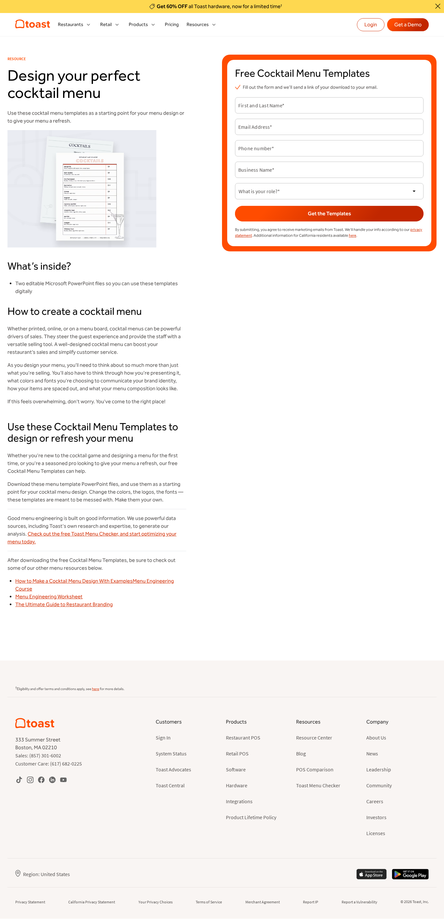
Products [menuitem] (138, 24)
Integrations (239, 801)
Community (379, 785)
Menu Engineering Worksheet (49, 596)
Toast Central (170, 785)
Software (236, 769)
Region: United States (46, 874)
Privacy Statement (30, 901)
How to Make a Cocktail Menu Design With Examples (74, 581)
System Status (171, 753)
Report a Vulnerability (359, 901)
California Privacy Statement (91, 901)
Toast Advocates (173, 769)
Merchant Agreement (262, 901)
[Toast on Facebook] (41, 780)
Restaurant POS (243, 737)
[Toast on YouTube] (63, 780)
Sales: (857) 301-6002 (38, 755)
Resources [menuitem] (198, 24)
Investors (376, 817)
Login (370, 24)
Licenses (375, 833)
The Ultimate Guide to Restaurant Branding (64, 604)
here (352, 235)
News (372, 753)
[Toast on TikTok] (19, 780)
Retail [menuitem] (106, 24)
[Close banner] (438, 6)
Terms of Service (209, 901)
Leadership (378, 769)
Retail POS (237, 753)
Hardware (236, 785)
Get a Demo (408, 24)
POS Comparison (314, 769)
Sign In (163, 737)
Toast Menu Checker (318, 785)
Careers (374, 801)
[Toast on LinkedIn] (52, 780)
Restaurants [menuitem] (70, 24)
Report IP (310, 901)
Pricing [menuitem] (172, 24)
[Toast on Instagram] (30, 780)
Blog (301, 753)
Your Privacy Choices (155, 901)
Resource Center (314, 737)
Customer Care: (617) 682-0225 (48, 763)
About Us (376, 737)
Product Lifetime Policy (251, 817)
